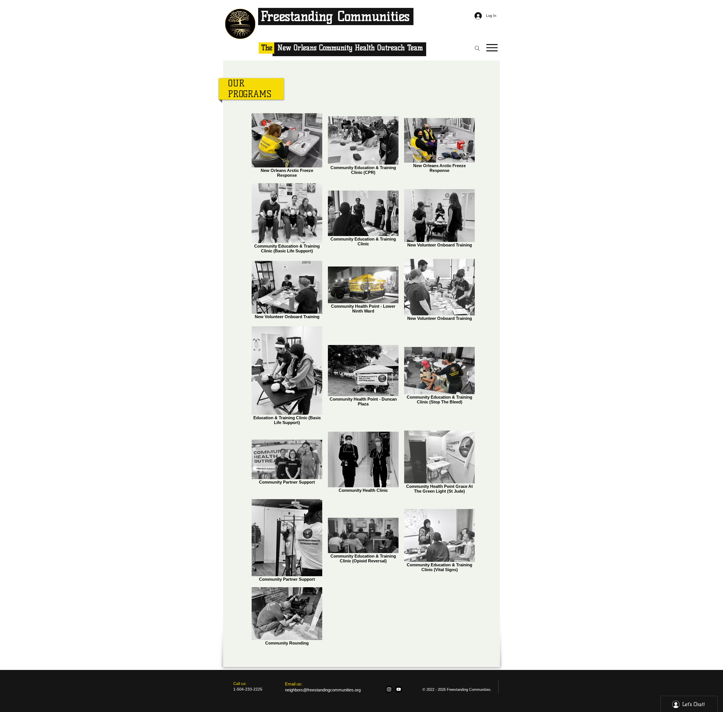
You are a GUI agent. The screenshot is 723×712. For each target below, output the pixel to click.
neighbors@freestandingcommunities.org (323, 689)
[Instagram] (389, 689)
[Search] (477, 48)
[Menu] (491, 47)
